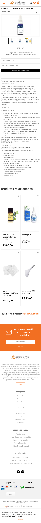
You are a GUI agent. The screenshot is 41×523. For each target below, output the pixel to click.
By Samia (38, 12)
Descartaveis (20, 405)
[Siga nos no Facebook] (18, 471)
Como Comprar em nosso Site (20, 437)
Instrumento (20, 414)
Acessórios (20, 396)
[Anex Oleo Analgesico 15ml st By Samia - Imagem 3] (28, 41)
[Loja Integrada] (28, 506)
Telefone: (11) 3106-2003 (20, 457)
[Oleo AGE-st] (30, 222)
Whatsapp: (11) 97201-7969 (20, 460)
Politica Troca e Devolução (21, 446)
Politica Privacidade (20, 443)
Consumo (20, 399)
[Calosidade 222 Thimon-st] (30, 278)
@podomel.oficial (30, 313)
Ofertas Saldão (20, 420)
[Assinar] (20, 347)
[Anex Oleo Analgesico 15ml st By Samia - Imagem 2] (20, 41)
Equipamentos (20, 408)
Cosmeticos (21, 402)
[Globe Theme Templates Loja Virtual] (12, 506)
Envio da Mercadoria (20, 440)
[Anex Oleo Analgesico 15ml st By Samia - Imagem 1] (11, 41)
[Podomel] (20, 358)
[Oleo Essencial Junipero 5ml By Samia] (10, 222)
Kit (21, 417)
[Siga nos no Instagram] (22, 471)
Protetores (20, 423)
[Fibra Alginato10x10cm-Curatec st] (10, 278)
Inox (20, 411)
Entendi (20, 519)
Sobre (20, 384)
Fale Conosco (20, 434)
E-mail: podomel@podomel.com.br (20, 463)
